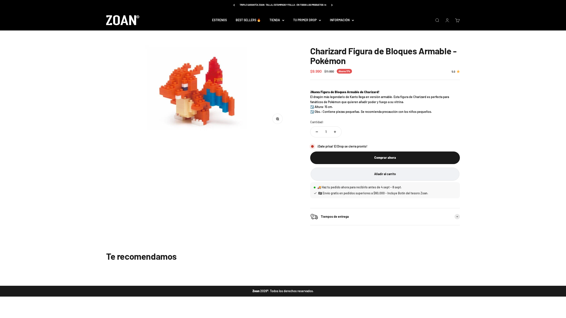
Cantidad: (317, 122)
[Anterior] (234, 5)
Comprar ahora (385, 157)
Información (340, 20)
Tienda (275, 20)
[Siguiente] (332, 5)
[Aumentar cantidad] (335, 132)
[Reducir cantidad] (316, 132)
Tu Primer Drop (305, 20)
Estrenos (219, 20)
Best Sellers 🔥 (248, 20)
